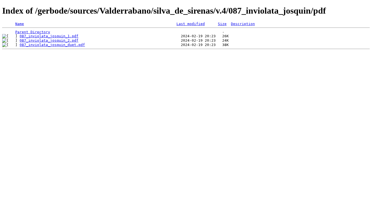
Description (243, 24)
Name (19, 24)
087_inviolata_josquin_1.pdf (49, 36)
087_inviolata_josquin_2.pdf (49, 40)
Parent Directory (32, 32)
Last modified (190, 24)
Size (222, 24)
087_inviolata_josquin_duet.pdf (52, 45)
